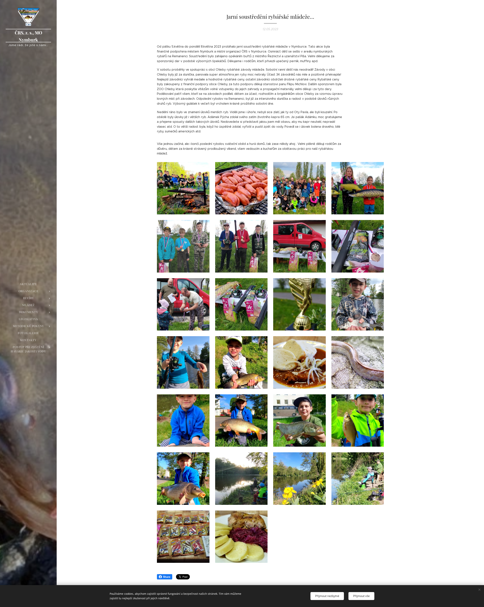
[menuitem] (28, 284)
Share (166, 576)
